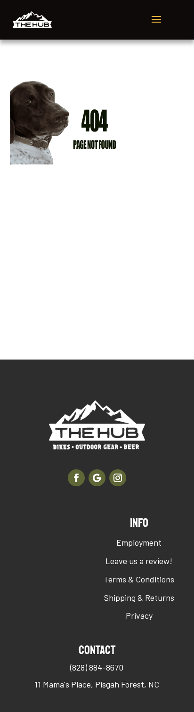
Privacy (139, 615)
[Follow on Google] (97, 477)
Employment (139, 542)
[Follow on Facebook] (76, 477)
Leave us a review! (138, 561)
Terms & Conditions (139, 579)
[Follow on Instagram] (117, 477)
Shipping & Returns (139, 597)
